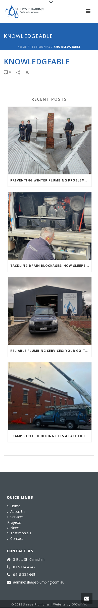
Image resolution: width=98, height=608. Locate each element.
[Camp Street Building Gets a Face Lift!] (49, 396)
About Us (17, 511)
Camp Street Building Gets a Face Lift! (50, 436)
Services (17, 516)
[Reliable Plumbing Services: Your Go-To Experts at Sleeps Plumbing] (49, 311)
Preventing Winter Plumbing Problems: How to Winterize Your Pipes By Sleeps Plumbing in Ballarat (50, 180)
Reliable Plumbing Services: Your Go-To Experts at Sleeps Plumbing (50, 351)
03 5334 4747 (24, 567)
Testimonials (20, 533)
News (15, 527)
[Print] (29, 72)
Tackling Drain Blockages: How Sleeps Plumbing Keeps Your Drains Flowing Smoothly (50, 265)
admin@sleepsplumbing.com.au (38, 582)
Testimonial (40, 46)
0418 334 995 (24, 574)
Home (22, 46)
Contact (16, 538)
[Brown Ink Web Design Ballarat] (79, 604)
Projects (14, 522)
